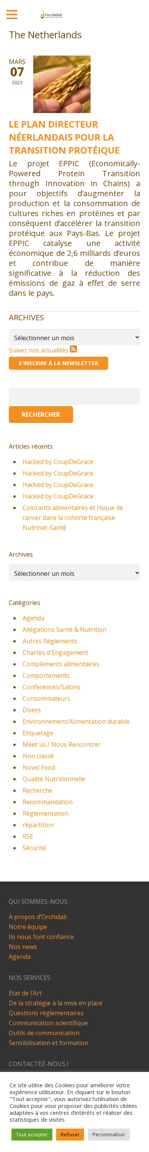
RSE (28, 836)
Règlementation (45, 813)
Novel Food (39, 767)
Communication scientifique (48, 1023)
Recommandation (48, 802)
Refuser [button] (70, 1134)
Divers (32, 710)
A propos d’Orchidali (37, 917)
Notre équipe (28, 927)
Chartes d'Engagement (55, 652)
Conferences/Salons (51, 687)
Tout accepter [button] (32, 1134)
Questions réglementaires (46, 1013)
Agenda (33, 618)
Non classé (38, 756)
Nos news (23, 946)
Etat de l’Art (25, 993)
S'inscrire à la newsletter (58, 363)
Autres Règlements (50, 641)
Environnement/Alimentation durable (76, 721)
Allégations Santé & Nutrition (65, 629)
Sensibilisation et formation (48, 1043)
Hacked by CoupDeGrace (58, 461)
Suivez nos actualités (39, 350)
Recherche (37, 790)
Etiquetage (38, 733)
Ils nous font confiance (41, 936)
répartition (38, 825)
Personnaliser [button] (108, 1134)
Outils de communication (44, 1033)
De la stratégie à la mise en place (55, 1003)
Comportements (46, 675)
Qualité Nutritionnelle (54, 779)
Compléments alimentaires (61, 664)
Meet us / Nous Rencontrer (62, 744)
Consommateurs (46, 698)
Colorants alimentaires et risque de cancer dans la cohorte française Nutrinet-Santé (73, 517)
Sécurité (34, 848)
